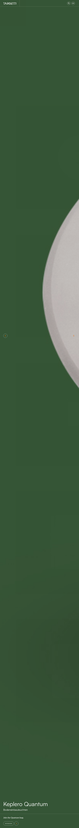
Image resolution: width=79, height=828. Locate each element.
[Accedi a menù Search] (69, 3)
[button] (5, 336)
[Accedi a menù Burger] (73, 3)
